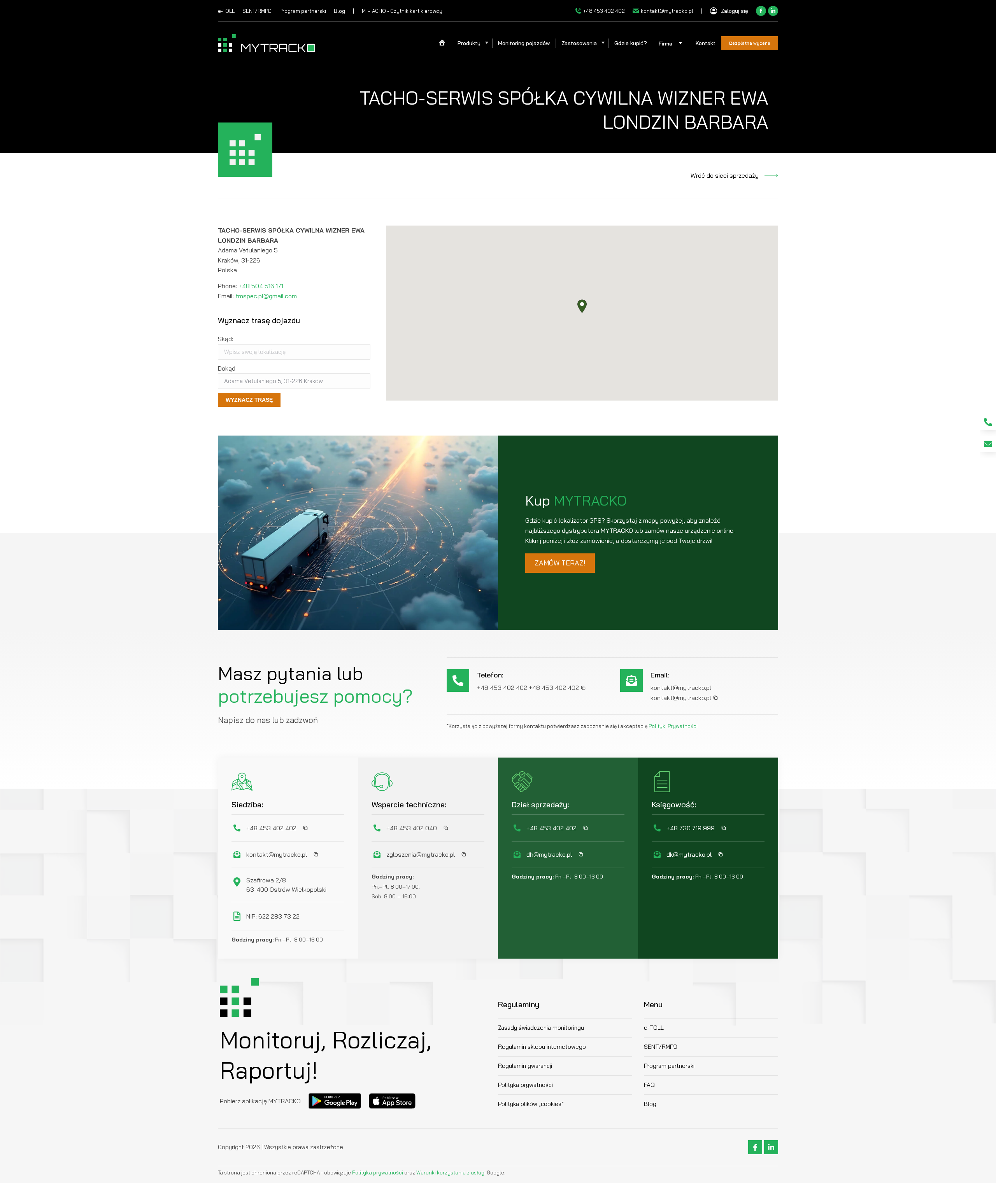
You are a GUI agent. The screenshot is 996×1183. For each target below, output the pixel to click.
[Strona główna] (442, 43)
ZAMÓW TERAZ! (560, 562)
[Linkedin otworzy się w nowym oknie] (773, 11)
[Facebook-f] (755, 1147)
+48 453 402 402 (604, 11)
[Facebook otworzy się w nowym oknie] (761, 11)
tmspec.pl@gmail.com (266, 296)
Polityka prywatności (378, 1172)
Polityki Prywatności (673, 726)
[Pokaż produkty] (486, 43)
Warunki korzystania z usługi (451, 1172)
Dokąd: (227, 368)
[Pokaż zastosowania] (603, 43)
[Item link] (988, 422)
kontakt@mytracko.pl (667, 11)
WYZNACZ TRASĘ (249, 400)
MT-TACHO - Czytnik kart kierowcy (402, 11)
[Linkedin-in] (771, 1147)
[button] (582, 306)
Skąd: (225, 339)
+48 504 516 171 (260, 286)
